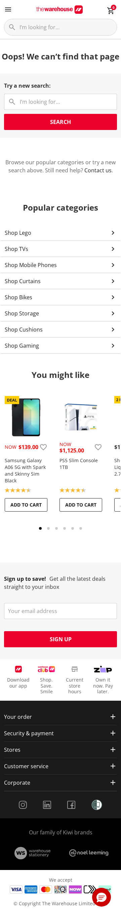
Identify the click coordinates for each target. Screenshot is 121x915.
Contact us (98, 170)
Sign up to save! (25, 578)
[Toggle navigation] (8, 9)
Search (60, 122)
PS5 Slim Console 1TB (78, 463)
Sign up (61, 639)
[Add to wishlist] (43, 447)
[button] (101, 897)
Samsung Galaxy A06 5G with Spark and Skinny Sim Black (25, 470)
